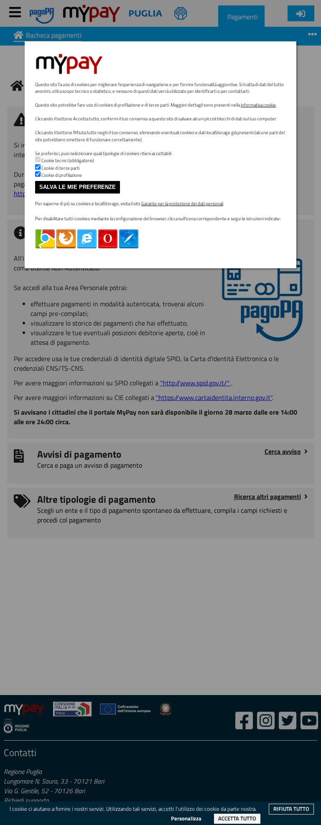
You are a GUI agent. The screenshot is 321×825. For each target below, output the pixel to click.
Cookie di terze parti (60, 168)
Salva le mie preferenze (77, 187)
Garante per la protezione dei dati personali (182, 203)
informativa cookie (258, 105)
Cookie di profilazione (61, 175)
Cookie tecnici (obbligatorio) (67, 160)
